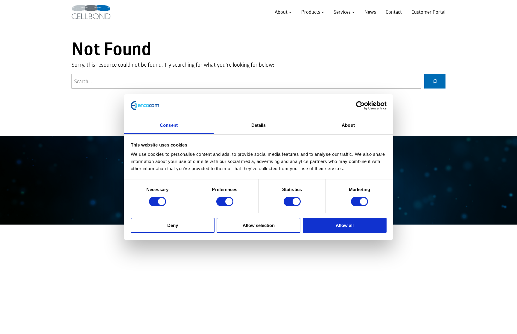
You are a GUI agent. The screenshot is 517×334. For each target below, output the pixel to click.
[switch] (224, 201)
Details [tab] (258, 125)
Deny (172, 225)
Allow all (345, 225)
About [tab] (348, 125)
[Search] (434, 81)
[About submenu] (290, 11)
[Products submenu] (322, 11)
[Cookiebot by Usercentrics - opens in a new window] (360, 105)
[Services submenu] (353, 11)
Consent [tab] (169, 125)
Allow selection (259, 225)
